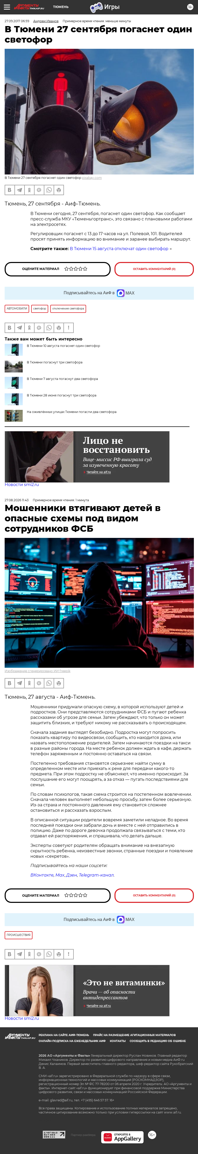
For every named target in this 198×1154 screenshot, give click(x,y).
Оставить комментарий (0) (154, 269)
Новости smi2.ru (22, 484)
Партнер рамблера (83, 1134)
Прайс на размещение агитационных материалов (134, 1035)
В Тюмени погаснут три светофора (54, 362)
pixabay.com (92, 178)
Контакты (118, 1041)
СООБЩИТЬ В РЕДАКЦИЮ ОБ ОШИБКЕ (158, 1041)
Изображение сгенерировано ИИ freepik (37, 671)
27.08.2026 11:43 (17, 500)
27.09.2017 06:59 (17, 21)
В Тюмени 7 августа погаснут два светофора (62, 379)
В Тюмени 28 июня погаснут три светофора (61, 395)
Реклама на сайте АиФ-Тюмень (64, 1035)
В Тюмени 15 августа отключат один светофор (119, 248)
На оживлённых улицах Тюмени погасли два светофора (72, 412)
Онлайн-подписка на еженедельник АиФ (72, 1041)
